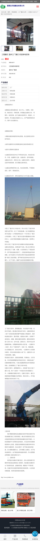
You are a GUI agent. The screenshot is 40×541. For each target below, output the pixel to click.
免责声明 (20, 527)
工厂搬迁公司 (22, 12)
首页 (9, 12)
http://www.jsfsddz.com (7, 477)
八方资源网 (14, 527)
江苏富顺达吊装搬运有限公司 (16, 525)
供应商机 (14, 12)
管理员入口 (27, 527)
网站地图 (33, 527)
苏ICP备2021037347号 (25, 522)
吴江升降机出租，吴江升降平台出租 (11, 510)
